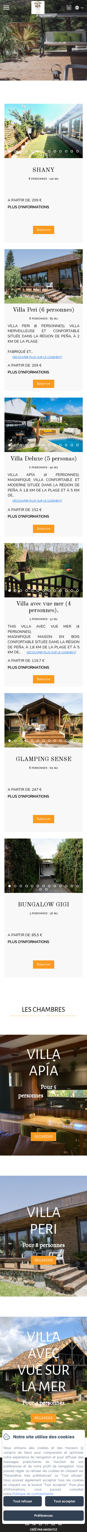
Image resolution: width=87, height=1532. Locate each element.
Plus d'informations (28, 207)
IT (46, 1524)
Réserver (44, 230)
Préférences (43, 1515)
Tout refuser (22, 1501)
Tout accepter (64, 1501)
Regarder (43, 1137)
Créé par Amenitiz (43, 1529)
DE (53, 1524)
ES (40, 1524)
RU (60, 1524)
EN (27, 1524)
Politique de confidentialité (32, 1494)
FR (34, 1524)
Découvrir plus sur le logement (37, 357)
